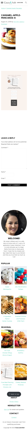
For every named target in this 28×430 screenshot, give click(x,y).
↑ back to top (14, 394)
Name (3, 172)
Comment (4, 147)
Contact (14, 417)
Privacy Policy (14, 401)
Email (3, 178)
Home (3, 8)
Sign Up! (6, 409)
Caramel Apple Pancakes (14, 8)
